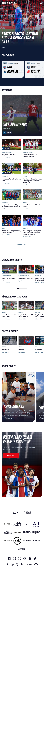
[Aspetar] (8, 541)
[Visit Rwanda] (8, 532)
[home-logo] (9, 3)
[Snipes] (36, 532)
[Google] (36, 541)
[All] (36, 524)
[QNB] (26, 532)
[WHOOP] (17, 532)
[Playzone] (11, 455)
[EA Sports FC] (17, 541)
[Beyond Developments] (8, 524)
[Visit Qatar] (17, 524)
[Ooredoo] (26, 524)
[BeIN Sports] (26, 541)
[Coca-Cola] (22, 549)
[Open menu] (41, 3)
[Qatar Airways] (27, 512)
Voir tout (21, 245)
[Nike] (16, 512)
